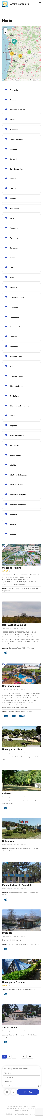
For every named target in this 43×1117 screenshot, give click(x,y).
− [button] (5, 32)
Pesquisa (28, 1092)
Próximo (29, 1057)
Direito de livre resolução (29, 1108)
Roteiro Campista (19, 3)
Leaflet (9, 80)
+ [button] (5, 29)
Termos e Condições (12, 1108)
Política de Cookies (30, 1106)
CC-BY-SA (37, 80)
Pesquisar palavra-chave (5, 1068)
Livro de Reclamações (21, 1110)
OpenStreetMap (23, 80)
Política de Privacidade (15, 1106)
